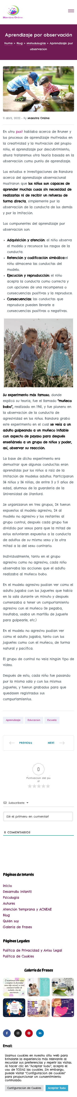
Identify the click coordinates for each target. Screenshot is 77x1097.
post (19, 132)
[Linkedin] (40, 1033)
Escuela (51, 720)
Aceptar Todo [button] (57, 1088)
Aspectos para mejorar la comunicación (56, 743)
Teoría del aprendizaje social (20, 743)
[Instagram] (18, 1033)
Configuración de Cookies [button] (24, 1088)
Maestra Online (39, 118)
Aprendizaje (13, 720)
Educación (34, 720)
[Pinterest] (29, 1033)
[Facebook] (7, 1033)
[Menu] (71, 11)
